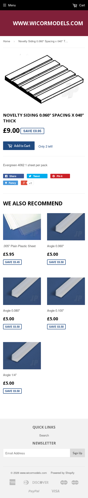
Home (6, 41)
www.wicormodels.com (44, 23)
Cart (81, 5)
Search (44, 435)
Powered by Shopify (62, 473)
